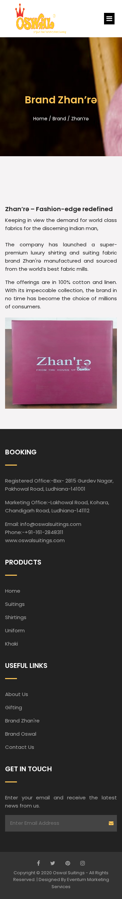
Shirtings (15, 617)
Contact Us (19, 747)
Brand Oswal (20, 733)
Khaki (11, 643)
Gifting (13, 707)
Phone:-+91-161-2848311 (34, 532)
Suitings (15, 604)
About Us (16, 694)
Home (12, 590)
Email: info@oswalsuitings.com (43, 524)
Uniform (15, 630)
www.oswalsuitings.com (35, 540)
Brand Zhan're (22, 720)
